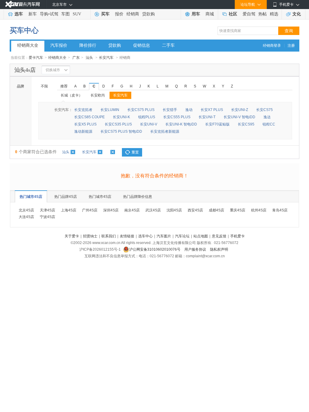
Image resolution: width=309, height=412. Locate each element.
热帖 (262, 14)
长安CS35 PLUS (118, 124)
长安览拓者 (83, 110)
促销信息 (141, 45)
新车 (32, 14)
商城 (209, 14)
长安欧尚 (98, 95)
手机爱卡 (237, 236)
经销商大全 (27, 45)
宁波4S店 (47, 217)
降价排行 (87, 45)
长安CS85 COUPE (89, 117)
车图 (65, 14)
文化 (296, 14)
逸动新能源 (83, 131)
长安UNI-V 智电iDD (239, 117)
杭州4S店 (258, 210)
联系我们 (108, 236)
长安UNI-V (148, 124)
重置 (135, 152)
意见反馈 (219, 236)
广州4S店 (89, 210)
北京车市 (59, 4)
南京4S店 (132, 210)
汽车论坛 (182, 236)
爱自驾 (249, 14)
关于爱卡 (72, 236)
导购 (44, 14)
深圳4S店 (111, 210)
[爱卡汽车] (22, 4)
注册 (291, 45)
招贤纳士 (90, 236)
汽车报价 (58, 45)
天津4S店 (47, 210)
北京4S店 (26, 210)
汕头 (89, 57)
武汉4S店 (153, 210)
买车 (105, 14)
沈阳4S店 (174, 210)
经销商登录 (272, 45)
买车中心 (24, 30)
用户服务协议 (195, 249)
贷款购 (148, 14)
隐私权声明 (219, 249)
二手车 (168, 45)
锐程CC (269, 124)
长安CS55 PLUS (176, 117)
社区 (233, 14)
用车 (196, 14)
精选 (274, 14)
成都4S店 (216, 210)
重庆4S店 (237, 210)
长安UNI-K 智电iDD (181, 124)
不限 (44, 86)
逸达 (267, 117)
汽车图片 (164, 236)
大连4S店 (26, 217)
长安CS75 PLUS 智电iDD (121, 131)
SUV (77, 14)
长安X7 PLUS (212, 110)
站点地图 (200, 236)
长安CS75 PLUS (140, 110)
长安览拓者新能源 (164, 131)
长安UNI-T (207, 117)
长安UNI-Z (239, 110)
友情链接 (127, 236)
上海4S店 (68, 210)
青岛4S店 (280, 210)
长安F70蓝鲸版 (217, 124)
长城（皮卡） (71, 95)
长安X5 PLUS (85, 124)
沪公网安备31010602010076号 (155, 249)
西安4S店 (195, 210)
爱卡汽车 (36, 57)
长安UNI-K (121, 117)
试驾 (54, 14)
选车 (18, 14)
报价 (119, 14)
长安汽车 (106, 57)
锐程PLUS (146, 117)
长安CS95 (246, 124)
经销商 (132, 14)
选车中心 (145, 236)
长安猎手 (170, 110)
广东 (76, 57)
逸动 (189, 110)
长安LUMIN (109, 110)
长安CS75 (264, 110)
